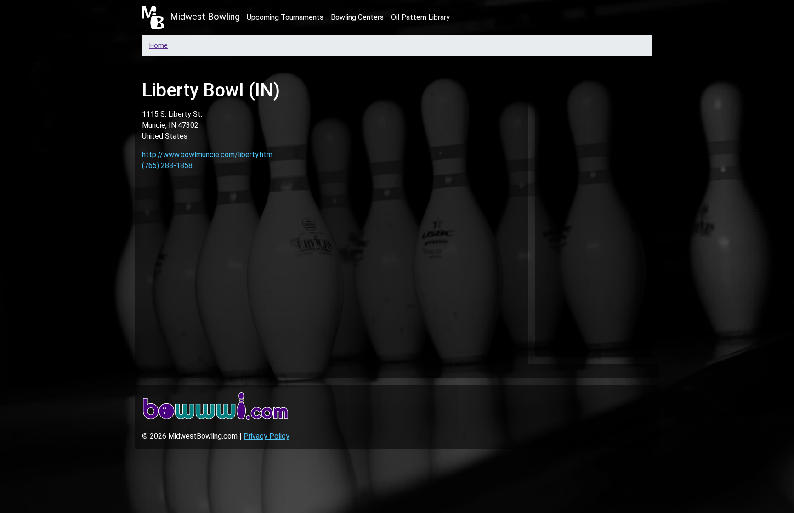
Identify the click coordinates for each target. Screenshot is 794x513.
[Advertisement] (593, 208)
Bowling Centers (357, 17)
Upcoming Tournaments (285, 17)
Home (158, 45)
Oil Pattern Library (420, 17)
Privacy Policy (266, 436)
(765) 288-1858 (167, 165)
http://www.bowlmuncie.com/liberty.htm (207, 154)
